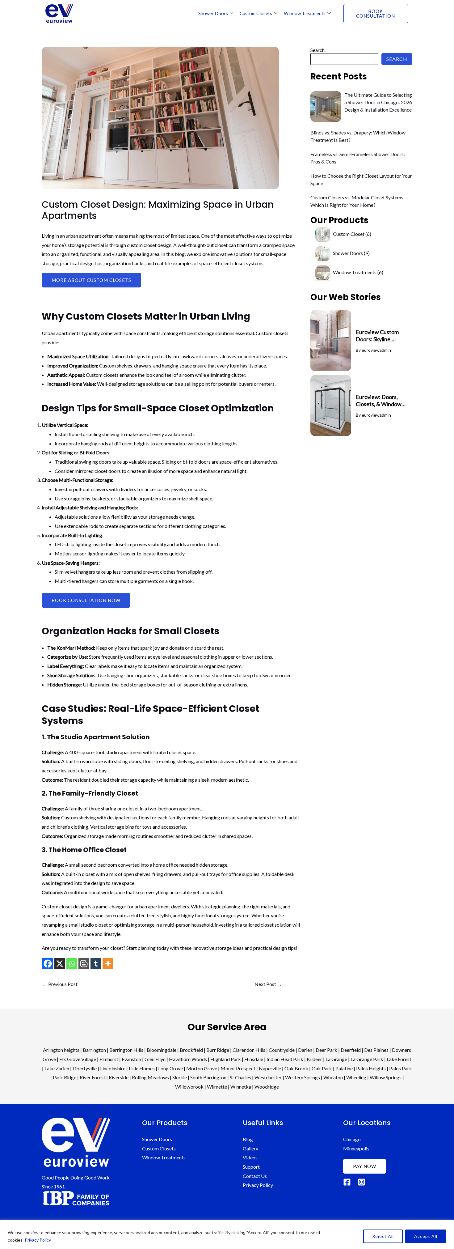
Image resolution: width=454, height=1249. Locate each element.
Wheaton (333, 1077)
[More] (108, 963)
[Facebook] (47, 963)
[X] (59, 963)
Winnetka (240, 1087)
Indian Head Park (285, 1059)
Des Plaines (376, 1050)
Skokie (179, 1077)
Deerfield (351, 1050)
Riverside (118, 1077)
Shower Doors (213, 13)
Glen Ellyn (155, 1059)
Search (317, 50)
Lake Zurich (56, 1068)
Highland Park (225, 1059)
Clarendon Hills (249, 1050)
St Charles (240, 1077)
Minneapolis (356, 1148)
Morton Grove (201, 1068)
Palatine (344, 1068)
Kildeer (314, 1059)
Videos (250, 1157)
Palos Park (400, 1068)
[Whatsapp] (71, 963)
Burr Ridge (217, 1050)
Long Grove (170, 1068)
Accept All (425, 1236)
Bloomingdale (161, 1050)
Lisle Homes (142, 1068)
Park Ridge (64, 1077)
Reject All (383, 1236)
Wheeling (356, 1077)
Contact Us (255, 1176)
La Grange (336, 1059)
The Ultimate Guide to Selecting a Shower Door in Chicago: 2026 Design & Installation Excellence (378, 102)
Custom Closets (256, 13)
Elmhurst (108, 1059)
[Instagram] (361, 1182)
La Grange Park (367, 1059)
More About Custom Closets (91, 280)
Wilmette (217, 1087)
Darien (305, 1050)
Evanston (131, 1059)
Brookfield (191, 1050)
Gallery (250, 1148)
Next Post (268, 984)
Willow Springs (385, 1077)
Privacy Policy (38, 1240)
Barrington (94, 1050)
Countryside (282, 1050)
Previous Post (60, 984)
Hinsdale (253, 1059)
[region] (227, 1234)
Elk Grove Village (77, 1059)
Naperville (270, 1068)
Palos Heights (371, 1068)
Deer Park (326, 1050)
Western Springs (302, 1077)
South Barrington (208, 1077)
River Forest (92, 1077)
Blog (248, 1139)
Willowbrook (189, 1087)
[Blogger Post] (83, 963)
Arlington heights (61, 1050)
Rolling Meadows (150, 1077)
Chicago (352, 1139)
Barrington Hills (126, 1050)
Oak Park (322, 1068)
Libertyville (85, 1068)
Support (251, 1167)
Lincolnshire (112, 1068)
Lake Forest (399, 1059)
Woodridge (266, 1087)
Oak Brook (296, 1068)
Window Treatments (305, 13)
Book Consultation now (86, 600)
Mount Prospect (238, 1068)
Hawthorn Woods (188, 1059)
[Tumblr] (95, 963)
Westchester (268, 1077)
